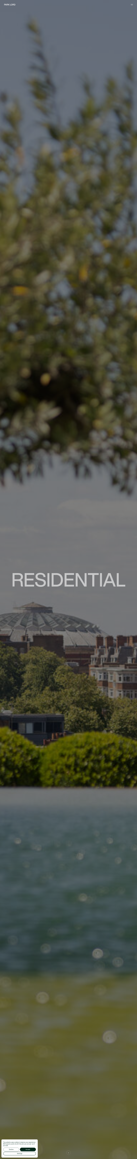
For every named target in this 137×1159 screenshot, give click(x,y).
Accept (28, 1149)
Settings (19, 1153)
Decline (11, 1149)
